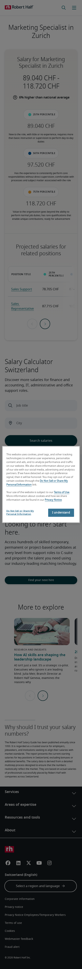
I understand (61, 512)
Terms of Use (61, 492)
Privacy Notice (53, 499)
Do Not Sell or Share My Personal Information (20, 512)
